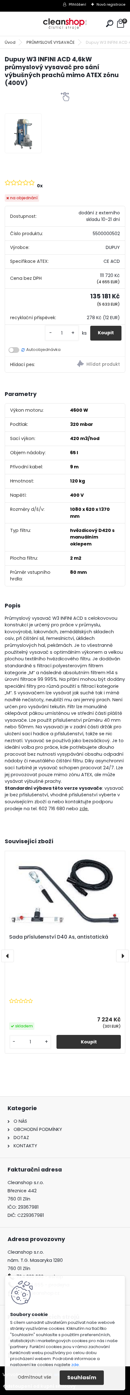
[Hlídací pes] (95, 364)
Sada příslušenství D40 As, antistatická (58, 937)
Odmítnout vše (34, 1377)
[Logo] (65, 24)
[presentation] (7, 956)
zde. (84, 808)
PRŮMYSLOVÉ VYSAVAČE (51, 42)
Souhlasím (81, 1377)
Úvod (10, 42)
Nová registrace (111, 4)
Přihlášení (77, 4)
